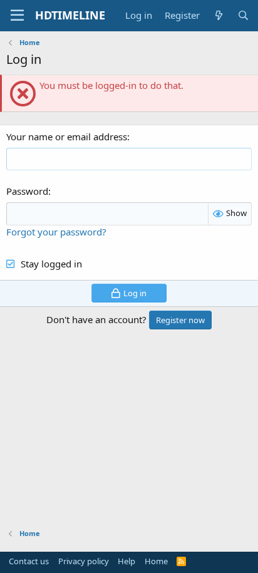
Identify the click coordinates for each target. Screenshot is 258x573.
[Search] (243, 15)
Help (126, 561)
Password (27, 191)
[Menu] (17, 15)
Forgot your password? (56, 231)
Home (156, 561)
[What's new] (218, 15)
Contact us (29, 561)
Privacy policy (83, 561)
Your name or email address (66, 136)
